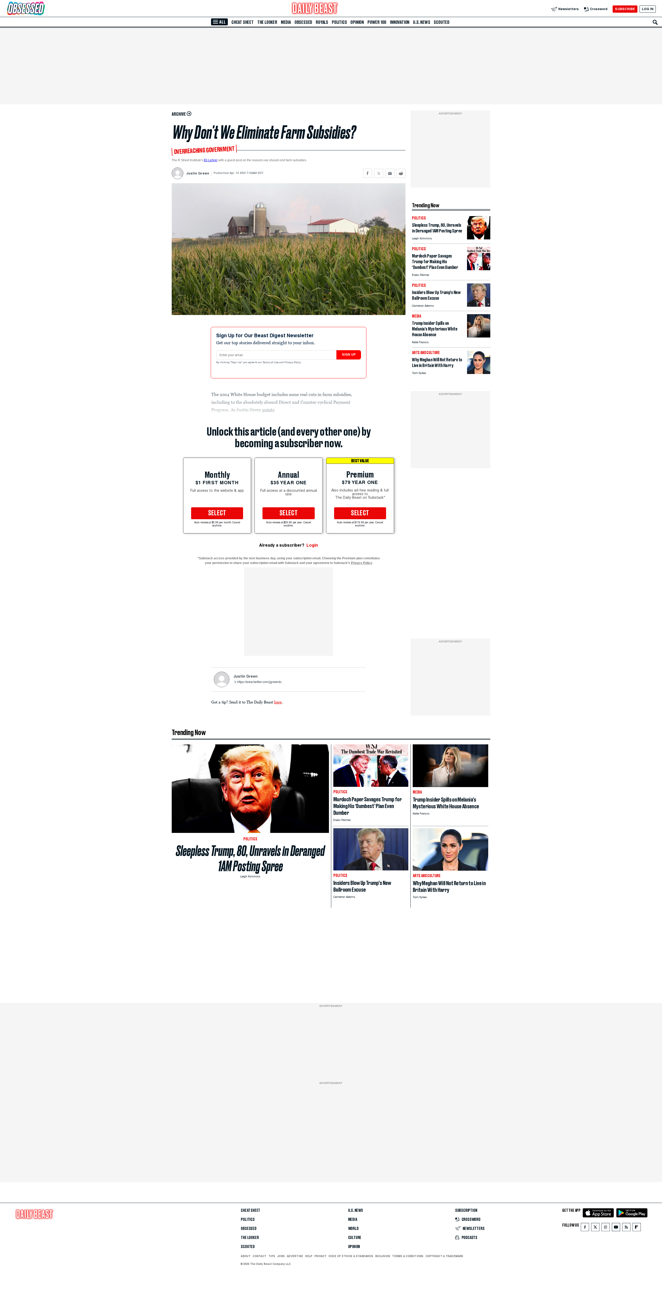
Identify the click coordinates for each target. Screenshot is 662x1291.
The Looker (267, 22)
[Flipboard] (637, 1228)
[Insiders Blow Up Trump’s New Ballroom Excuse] (478, 305)
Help (308, 1256)
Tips (271, 1256)
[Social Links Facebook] (585, 1228)
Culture (355, 1238)
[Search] (655, 22)
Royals (322, 22)
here (278, 702)
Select (217, 513)
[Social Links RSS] (626, 1228)
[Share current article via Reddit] (400, 173)
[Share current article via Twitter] (378, 173)
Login (312, 545)
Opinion (357, 22)
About (246, 1256)
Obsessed (303, 22)
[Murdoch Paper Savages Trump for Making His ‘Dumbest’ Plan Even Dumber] (478, 269)
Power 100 (376, 22)
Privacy (320, 1256)
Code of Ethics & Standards (350, 1256)
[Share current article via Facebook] (367, 173)
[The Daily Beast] (315, 9)
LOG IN (647, 9)
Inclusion (382, 1256)
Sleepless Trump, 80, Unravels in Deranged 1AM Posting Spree (250, 858)
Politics (339, 22)
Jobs (281, 1256)
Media (286, 22)
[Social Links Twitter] (595, 1228)
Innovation (399, 22)
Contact (259, 1256)
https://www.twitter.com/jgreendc (259, 682)
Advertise (295, 1256)
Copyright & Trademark (444, 1256)
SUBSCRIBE (625, 9)
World (353, 1229)
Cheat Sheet (242, 22)
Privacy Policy (293, 362)
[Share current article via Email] (389, 173)
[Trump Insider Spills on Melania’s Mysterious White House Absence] (478, 336)
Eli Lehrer (210, 160)
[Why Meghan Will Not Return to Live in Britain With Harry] (478, 372)
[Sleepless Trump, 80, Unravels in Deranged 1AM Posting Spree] (478, 238)
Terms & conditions (407, 1256)
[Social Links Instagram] (605, 1228)
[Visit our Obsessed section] (42, 9)
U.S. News (421, 22)
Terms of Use (271, 362)
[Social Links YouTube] (616, 1228)
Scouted (441, 22)
